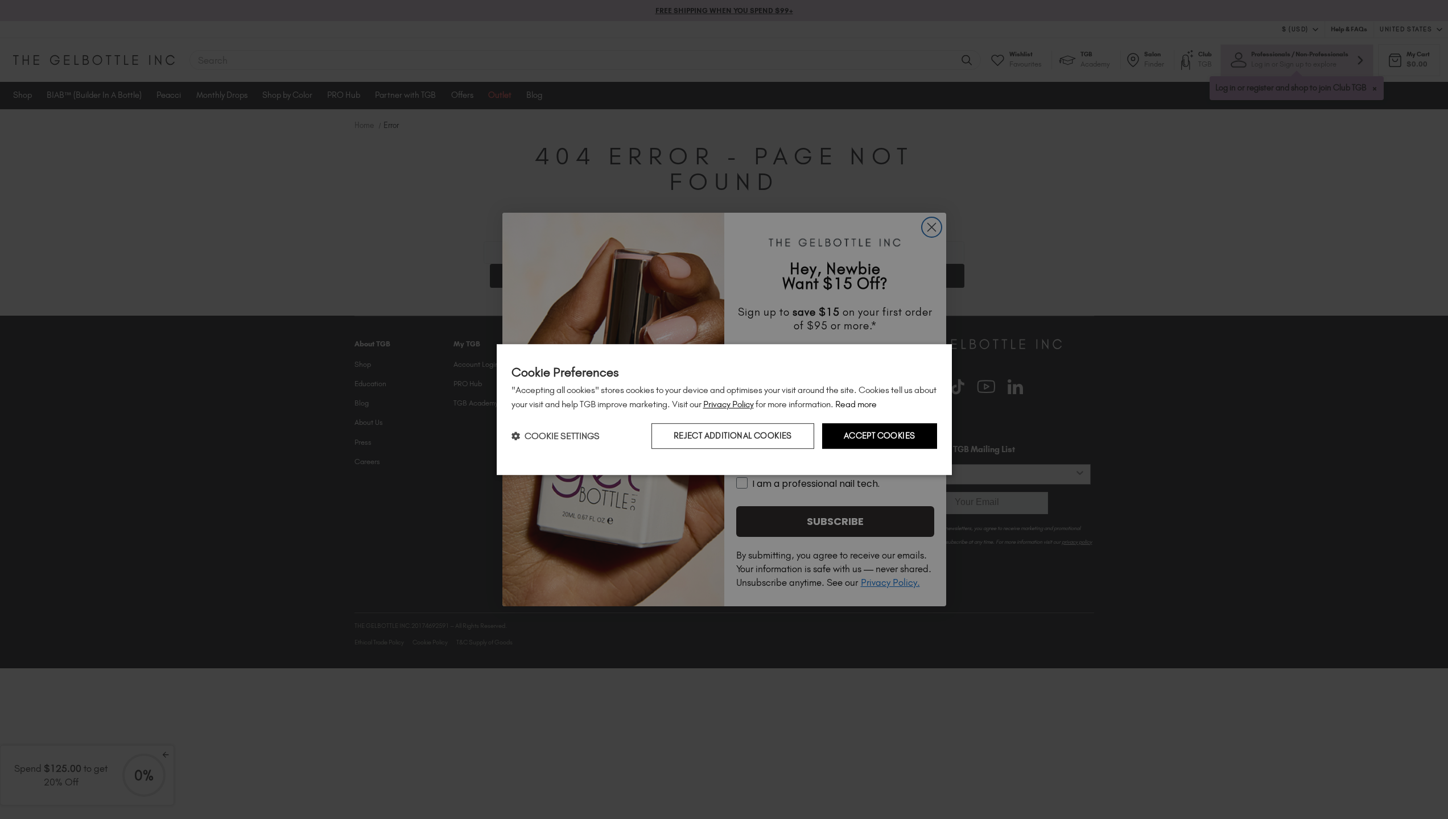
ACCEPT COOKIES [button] (879, 436)
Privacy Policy (728, 404)
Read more (856, 404)
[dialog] (724, 409)
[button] (555, 435)
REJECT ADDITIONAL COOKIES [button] (733, 436)
